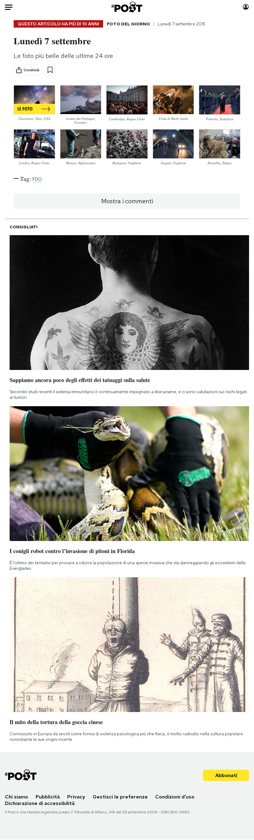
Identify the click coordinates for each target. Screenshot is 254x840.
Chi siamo (16, 797)
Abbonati (226, 775)
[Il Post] (127, 7)
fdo (37, 179)
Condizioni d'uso (175, 797)
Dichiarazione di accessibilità (40, 803)
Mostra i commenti (127, 201)
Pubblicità (48, 797)
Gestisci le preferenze (120, 797)
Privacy (76, 797)
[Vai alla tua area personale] (246, 7)
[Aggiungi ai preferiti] (50, 70)
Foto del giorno (128, 24)
